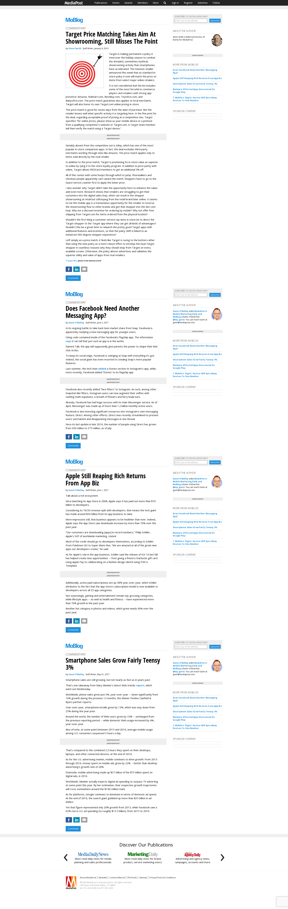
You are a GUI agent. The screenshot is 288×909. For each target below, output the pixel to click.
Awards (128, 2)
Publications (100, 2)
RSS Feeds (132, 877)
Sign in (175, 2)
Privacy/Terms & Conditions (163, 877)
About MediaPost (88, 877)
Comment (73, 278)
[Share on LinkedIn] (76, 269)
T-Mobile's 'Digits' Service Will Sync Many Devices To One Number (195, 99)
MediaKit (103, 877)
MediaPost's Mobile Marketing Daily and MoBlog (190, 314)
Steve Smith (74, 48)
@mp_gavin (179, 319)
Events (116, 2)
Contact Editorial (117, 877)
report (140, 685)
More (156, 2)
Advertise (203, 2)
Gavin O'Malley (76, 322)
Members (143, 2)
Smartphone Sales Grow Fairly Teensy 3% (195, 83)
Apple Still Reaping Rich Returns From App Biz (197, 78)
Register (188, 2)
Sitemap (143, 877)
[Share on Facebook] (69, 269)
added (102, 368)
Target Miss (71, 261)
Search (165, 3)
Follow (216, 2)
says (68, 341)
